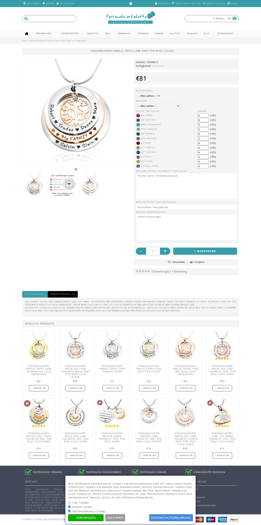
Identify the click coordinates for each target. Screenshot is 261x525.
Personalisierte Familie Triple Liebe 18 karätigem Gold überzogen (39, 370)
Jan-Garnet (147, 115)
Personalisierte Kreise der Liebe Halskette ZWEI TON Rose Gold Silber (222, 370)
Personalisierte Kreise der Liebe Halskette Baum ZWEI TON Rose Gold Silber (75, 371)
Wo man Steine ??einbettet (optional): (161, 171)
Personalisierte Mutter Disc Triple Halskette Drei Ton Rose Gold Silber (39, 437)
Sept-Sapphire (148, 152)
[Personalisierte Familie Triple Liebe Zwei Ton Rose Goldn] (76, 112)
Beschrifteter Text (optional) (156, 202)
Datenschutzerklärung (171, 518)
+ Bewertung (179, 271)
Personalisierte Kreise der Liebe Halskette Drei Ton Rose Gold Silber (75, 437)
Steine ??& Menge (147, 111)
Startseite (192, 490)
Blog (190, 510)
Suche (190, 494)
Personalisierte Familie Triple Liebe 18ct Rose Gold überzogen (186, 370)
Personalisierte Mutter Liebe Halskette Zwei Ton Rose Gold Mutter (149, 437)
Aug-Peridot (148, 147)
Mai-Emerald (148, 134)
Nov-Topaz (147, 161)
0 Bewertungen (160, 271)
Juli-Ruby (146, 143)
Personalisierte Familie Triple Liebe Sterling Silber (112, 369)
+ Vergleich (198, 262)
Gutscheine (193, 502)
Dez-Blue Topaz (149, 166)
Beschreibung (35, 294)
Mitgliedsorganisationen (201, 505)
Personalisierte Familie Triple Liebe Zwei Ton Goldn (149, 369)
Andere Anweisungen (151, 212)
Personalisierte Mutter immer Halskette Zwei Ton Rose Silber (112, 437)
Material (141, 101)
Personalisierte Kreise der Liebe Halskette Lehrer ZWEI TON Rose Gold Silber (185, 439)
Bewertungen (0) (62, 294)
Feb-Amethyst (148, 120)
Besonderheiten (196, 497)
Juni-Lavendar (148, 138)
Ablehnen (115, 518)
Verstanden (86, 518)
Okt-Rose (146, 157)
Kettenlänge (144, 90)
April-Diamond (149, 129)
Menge (202, 111)
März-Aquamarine (151, 124)
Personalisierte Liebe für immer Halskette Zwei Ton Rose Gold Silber (222, 437)
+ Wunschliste (178, 262)
